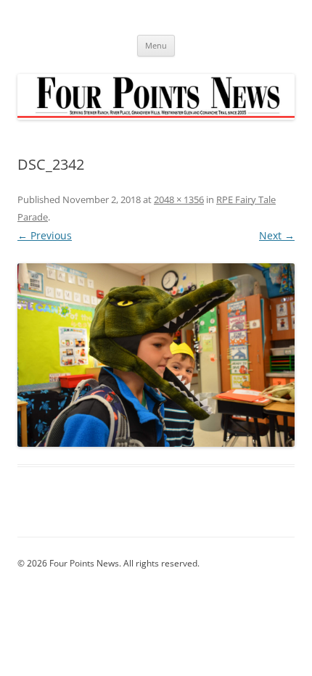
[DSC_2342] (156, 355)
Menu (156, 45)
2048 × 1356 (179, 199)
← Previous (44, 235)
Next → (277, 235)
